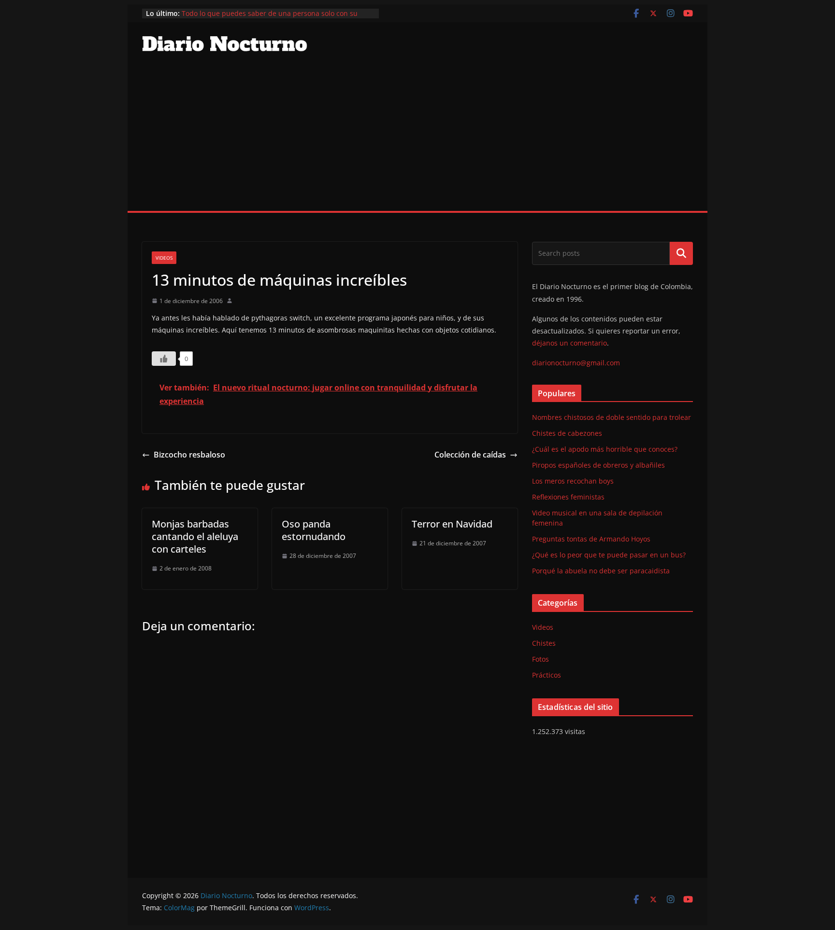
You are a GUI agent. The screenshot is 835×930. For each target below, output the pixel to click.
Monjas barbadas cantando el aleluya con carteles (195, 536)
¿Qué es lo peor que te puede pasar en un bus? (609, 554)
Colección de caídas (470, 454)
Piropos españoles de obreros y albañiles (598, 465)
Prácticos (546, 675)
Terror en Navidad (452, 523)
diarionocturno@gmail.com (576, 362)
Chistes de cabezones (567, 433)
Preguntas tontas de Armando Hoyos (591, 538)
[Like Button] (164, 358)
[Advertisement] (417, 138)
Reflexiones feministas (568, 496)
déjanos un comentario (569, 342)
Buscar (681, 253)
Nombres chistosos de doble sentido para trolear (611, 417)
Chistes (544, 643)
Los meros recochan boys (573, 481)
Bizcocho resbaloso (189, 454)
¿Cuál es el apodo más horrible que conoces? (604, 449)
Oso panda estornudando (314, 530)
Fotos (540, 659)
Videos (164, 257)
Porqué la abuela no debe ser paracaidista (601, 570)
